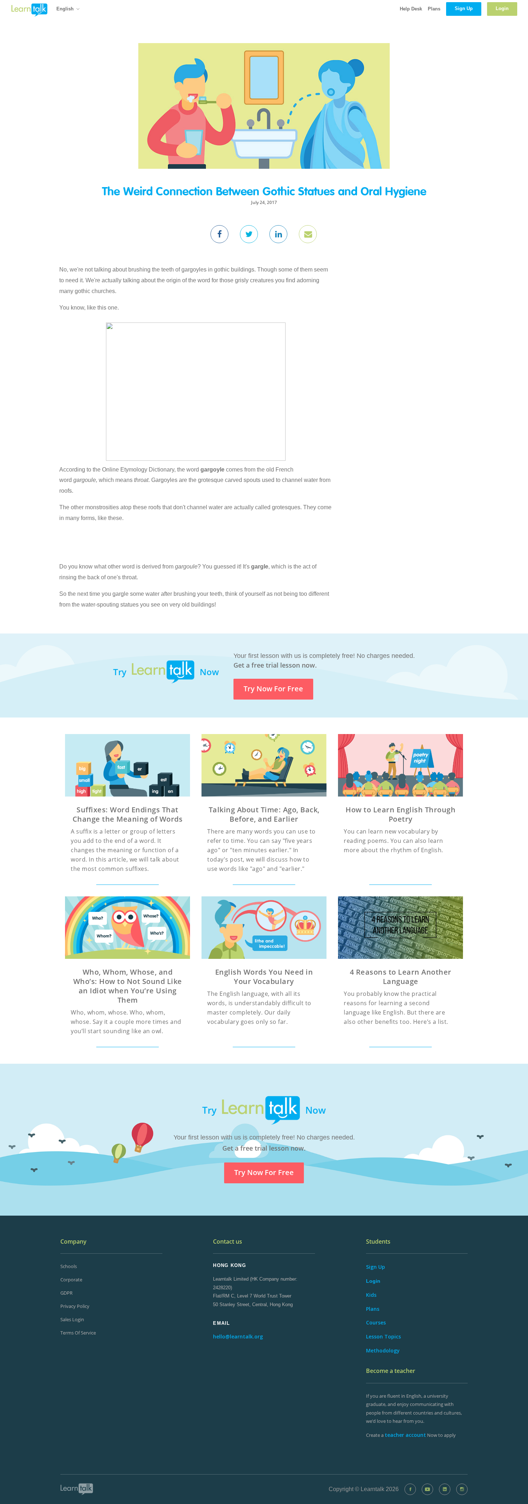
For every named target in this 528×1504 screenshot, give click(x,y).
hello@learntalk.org (238, 1336)
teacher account (405, 1434)
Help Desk (411, 8)
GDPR (66, 1293)
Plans (434, 8)
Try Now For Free (273, 688)
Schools (68, 1266)
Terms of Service (78, 1332)
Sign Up (375, 1266)
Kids (371, 1294)
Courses (376, 1322)
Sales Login (72, 1319)
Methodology (383, 1350)
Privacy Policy (74, 1306)
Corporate (71, 1279)
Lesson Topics (383, 1336)
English (65, 8)
